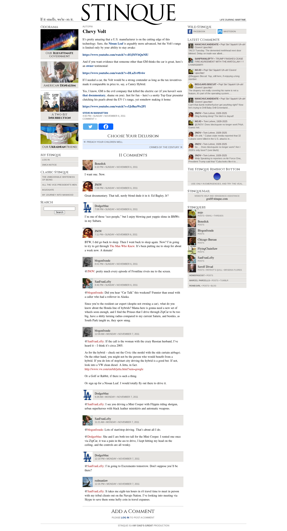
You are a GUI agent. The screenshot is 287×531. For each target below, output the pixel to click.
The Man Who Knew (122, 246)
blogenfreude (95, 292)
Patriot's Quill (214, 270)
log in (125, 517)
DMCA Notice (49, 165)
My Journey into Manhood (57, 195)
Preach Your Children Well (105, 142)
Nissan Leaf (116, 43)
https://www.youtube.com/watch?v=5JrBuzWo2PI (114, 106)
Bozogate (48, 190)
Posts (201, 216)
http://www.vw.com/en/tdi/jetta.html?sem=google (114, 369)
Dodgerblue (94, 436)
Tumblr (224, 280)
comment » (89, 119)
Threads (218, 216)
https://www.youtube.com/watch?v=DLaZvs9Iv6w (114, 73)
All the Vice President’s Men (59, 185)
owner (90, 66)
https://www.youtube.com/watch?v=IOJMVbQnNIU (116, 54)
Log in (46, 160)
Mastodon (230, 31)
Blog (213, 286)
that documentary (94, 95)
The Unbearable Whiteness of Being (58, 178)
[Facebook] (106, 126)
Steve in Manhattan (95, 113)
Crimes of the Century (164, 147)
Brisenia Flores (233, 270)
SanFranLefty (95, 341)
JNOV (90, 271)
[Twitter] (90, 126)
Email (209, 216)
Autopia (88, 26)
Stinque (85, 5)
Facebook (199, 31)
